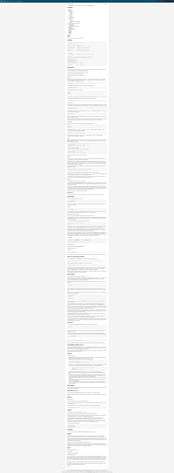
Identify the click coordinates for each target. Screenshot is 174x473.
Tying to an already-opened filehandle (74, 23)
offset (71, 22)
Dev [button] (14, 1)
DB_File (78, 392)
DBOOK (78, 470)
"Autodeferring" (100, 304)
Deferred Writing (71, 24)
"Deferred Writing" (79, 182)
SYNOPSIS (70, 10)
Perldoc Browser (5, 1)
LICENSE (70, 31)
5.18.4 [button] (11, 1)
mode (71, 14)
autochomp (71, 13)
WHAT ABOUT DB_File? (72, 29)
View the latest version (90, 5)
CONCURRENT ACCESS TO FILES (74, 26)
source (70, 3)
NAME (70, 9)
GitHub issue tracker (87, 470)
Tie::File (68, 3)
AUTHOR (70, 30)
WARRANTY (70, 32)
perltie (96, 203)
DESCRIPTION (71, 11)
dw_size (71, 16)
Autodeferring (72, 25)
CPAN (72, 3)
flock (70, 19)
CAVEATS (70, 27)
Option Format (72, 17)
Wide (158, 1)
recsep (71, 12)
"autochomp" (70, 104)
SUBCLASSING (71, 28)
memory (71, 15)
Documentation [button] (18, 1)
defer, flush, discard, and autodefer (75, 21)
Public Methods (71, 18)
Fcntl (104, 140)
